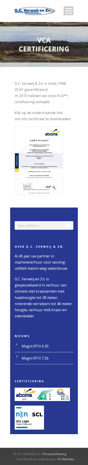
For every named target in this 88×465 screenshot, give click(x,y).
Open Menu (68, 10)
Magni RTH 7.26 (35, 358)
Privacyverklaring (54, 454)
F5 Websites (66, 459)
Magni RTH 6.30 (35, 346)
